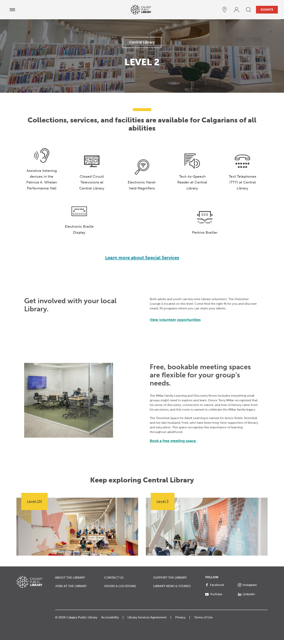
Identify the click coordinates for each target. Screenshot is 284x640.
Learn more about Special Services (142, 257)
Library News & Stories (172, 586)
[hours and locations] (224, 9)
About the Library (70, 577)
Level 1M (34, 501)
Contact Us (114, 577)
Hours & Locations (120, 586)
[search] (248, 9)
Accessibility (110, 617)
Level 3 (162, 501)
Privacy (180, 617)
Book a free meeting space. (173, 441)
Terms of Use (203, 617)
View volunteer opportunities (175, 319)
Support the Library (170, 577)
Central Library (142, 42)
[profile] (236, 9)
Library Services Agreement (147, 617)
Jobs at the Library (71, 586)
